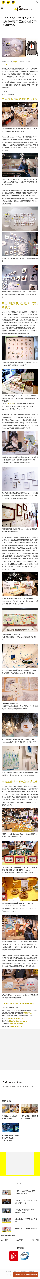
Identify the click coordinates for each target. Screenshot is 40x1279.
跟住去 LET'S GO (25, 62)
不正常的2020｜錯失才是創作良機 (10, 1117)
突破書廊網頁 (27, 1013)
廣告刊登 (16, 1271)
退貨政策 (20, 1239)
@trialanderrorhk (16, 1026)
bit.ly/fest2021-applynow (18, 1021)
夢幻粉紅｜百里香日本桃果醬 (26, 1228)
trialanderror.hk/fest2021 (15, 1018)
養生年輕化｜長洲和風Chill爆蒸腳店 (29, 1117)
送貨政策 (4, 1239)
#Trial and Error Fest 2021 (11, 1086)
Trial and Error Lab (16, 1024)
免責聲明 (8, 1271)
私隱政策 (23, 1271)
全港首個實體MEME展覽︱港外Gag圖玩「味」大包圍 (10, 1137)
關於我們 (31, 1271)
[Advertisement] (20, 1049)
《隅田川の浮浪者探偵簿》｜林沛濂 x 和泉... (26, 1210)
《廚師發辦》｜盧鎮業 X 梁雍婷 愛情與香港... (26, 1201)
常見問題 (35, 1239)
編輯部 (15, 62)
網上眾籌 (11, 404)
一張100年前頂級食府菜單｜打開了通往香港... (26, 1192)
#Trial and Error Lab (26, 1086)
